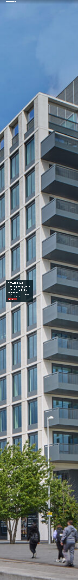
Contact (69, 2)
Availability (51, 2)
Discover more (12, 299)
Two (46, 2)
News (63, 2)
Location (58, 2)
